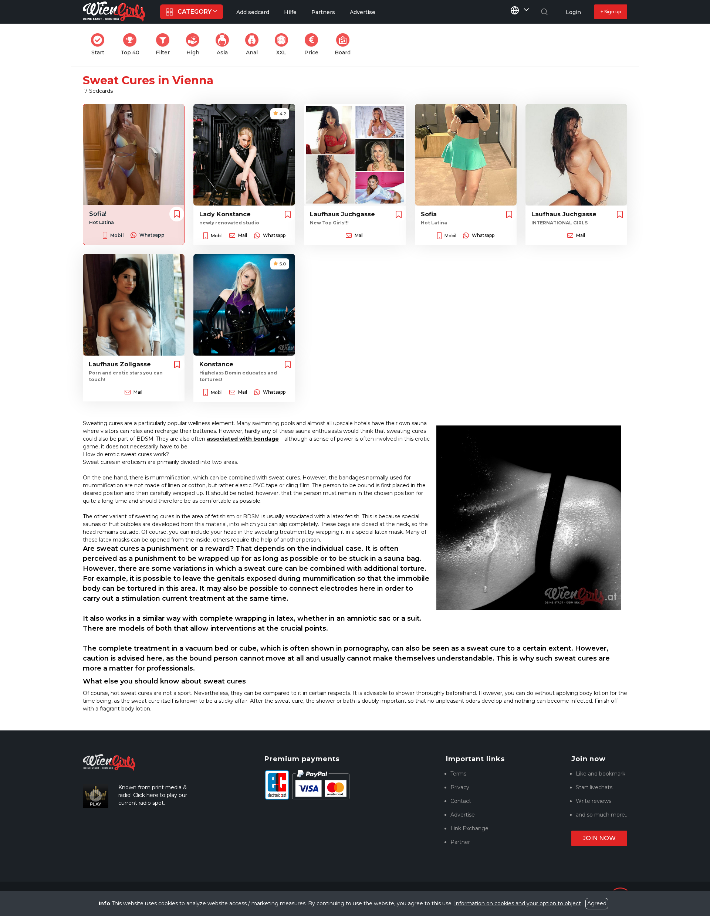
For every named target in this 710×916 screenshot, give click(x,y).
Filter (165, 44)
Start (100, 44)
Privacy (459, 787)
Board (345, 44)
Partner (460, 842)
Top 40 (132, 44)
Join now (599, 838)
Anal (254, 44)
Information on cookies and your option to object (517, 903)
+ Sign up (611, 11)
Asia (225, 44)
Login (573, 12)
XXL (283, 44)
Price (313, 44)
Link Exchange (469, 828)
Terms (458, 773)
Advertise (462, 814)
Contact (460, 801)
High (195, 44)
